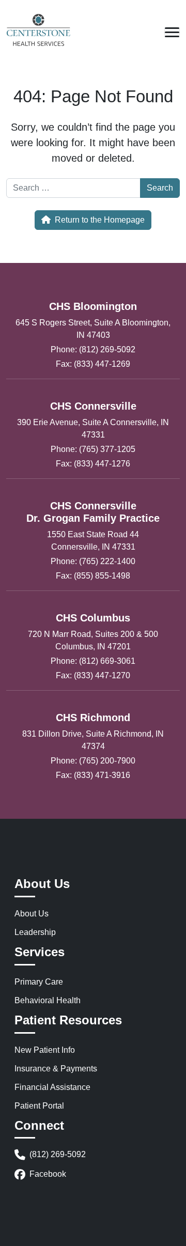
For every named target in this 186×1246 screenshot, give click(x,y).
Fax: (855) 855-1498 (93, 575)
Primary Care (38, 981)
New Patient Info (44, 1050)
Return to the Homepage (100, 219)
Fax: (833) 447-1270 (93, 675)
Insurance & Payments (55, 1068)
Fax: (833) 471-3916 (93, 775)
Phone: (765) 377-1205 (93, 449)
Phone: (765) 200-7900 (93, 760)
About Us (31, 913)
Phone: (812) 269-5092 (93, 349)
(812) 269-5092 (57, 1154)
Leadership (35, 932)
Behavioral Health (47, 1000)
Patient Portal (39, 1105)
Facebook (47, 1174)
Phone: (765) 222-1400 (93, 561)
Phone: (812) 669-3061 (93, 661)
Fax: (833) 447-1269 (93, 364)
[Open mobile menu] (172, 32)
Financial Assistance (52, 1087)
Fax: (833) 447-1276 (93, 463)
